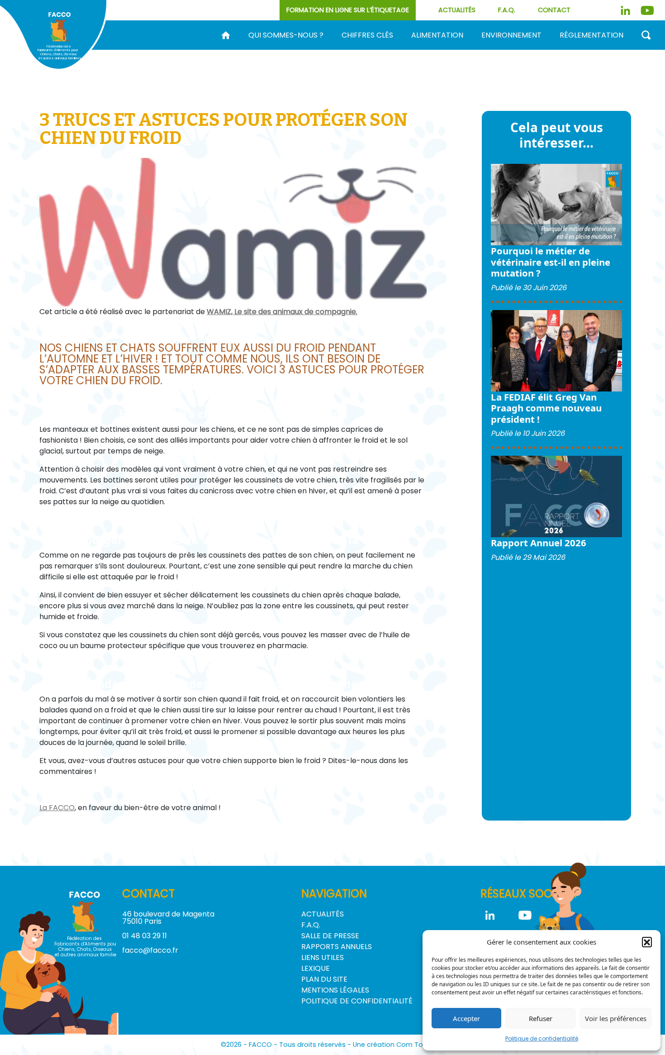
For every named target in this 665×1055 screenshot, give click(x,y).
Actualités (456, 9)
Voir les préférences (615, 1018)
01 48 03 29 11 (144, 936)
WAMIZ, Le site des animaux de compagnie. (282, 311)
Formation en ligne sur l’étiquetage (347, 9)
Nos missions (279, 50)
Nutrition (530, 50)
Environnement (511, 35)
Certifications (618, 50)
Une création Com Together (399, 1044)
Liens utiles (322, 957)
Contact (554, 9)
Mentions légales (335, 990)
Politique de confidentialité (541, 1038)
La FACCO (57, 807)
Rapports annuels (336, 946)
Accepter (466, 1018)
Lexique (315, 968)
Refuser (540, 1018)
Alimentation (437, 35)
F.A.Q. (506, 9)
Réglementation (591, 35)
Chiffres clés (367, 35)
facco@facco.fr (150, 950)
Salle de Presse (330, 936)
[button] (646, 941)
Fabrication (376, 50)
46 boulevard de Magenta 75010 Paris (168, 917)
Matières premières (455, 50)
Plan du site (324, 979)
